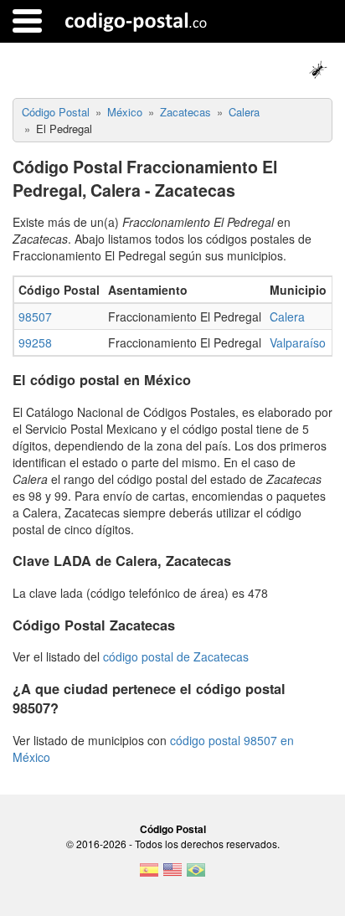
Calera (287, 316)
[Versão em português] (196, 875)
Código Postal (173, 828)
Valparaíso (298, 342)
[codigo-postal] (136, 21)
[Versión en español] (149, 875)
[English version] (172, 875)
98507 (35, 316)
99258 (35, 342)
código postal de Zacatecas (176, 656)
